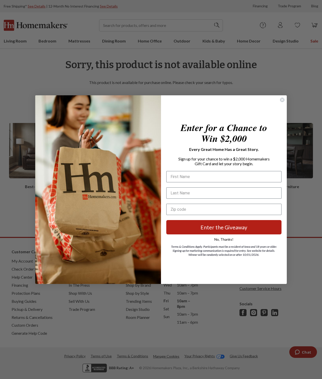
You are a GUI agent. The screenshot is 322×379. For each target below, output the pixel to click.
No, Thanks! (223, 239)
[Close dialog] (282, 99)
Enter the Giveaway (223, 227)
